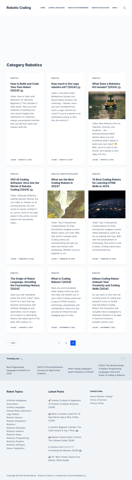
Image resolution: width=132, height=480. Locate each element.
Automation (12, 404)
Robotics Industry (15, 431)
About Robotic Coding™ (101, 396)
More (114, 8)
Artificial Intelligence (17, 400)
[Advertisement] (66, 35)
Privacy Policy (97, 403)
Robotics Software (16, 444)
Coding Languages (56, 8)
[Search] (124, 8)
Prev (13, 343)
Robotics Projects (15, 441)
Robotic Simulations (16, 421)
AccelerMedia (30, 475)
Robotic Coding (19, 8)
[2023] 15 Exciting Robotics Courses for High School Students (50, 370)
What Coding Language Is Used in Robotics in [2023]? (81, 370)
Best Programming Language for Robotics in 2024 (18, 370)
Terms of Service (98, 400)
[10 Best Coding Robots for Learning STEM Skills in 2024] (106, 204)
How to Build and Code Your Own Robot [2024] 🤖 (24, 87)
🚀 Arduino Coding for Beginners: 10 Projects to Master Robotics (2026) (64, 404)
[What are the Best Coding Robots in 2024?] (65, 204)
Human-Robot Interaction (19, 410)
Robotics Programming (78, 8)
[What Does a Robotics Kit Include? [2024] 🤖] (106, 105)
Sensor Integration (15, 448)
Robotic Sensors (15, 417)
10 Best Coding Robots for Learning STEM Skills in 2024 (106, 183)
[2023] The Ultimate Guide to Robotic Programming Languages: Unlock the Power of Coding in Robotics (112, 370)
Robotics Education (100, 8)
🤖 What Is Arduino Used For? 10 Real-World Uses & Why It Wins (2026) (64, 417)
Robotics (14, 78)
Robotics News (14, 434)
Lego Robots (13, 414)
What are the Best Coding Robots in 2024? (62, 183)
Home (42, 8)
